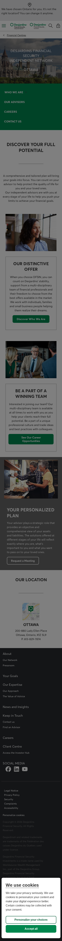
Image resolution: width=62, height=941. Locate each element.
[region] (31, 908)
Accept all (31, 928)
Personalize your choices (31, 919)
